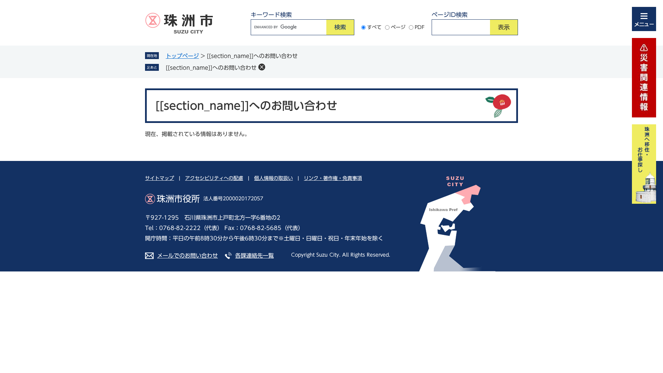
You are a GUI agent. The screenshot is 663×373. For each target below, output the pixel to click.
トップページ (182, 56)
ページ (398, 27)
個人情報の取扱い (273, 178)
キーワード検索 (271, 15)
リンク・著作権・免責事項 (333, 178)
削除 (261, 67)
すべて (374, 27)
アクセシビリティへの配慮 (214, 178)
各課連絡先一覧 (254, 255)
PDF (420, 27)
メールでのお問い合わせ (187, 255)
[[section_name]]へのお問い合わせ (211, 67)
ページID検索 (450, 15)
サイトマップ (159, 178)
